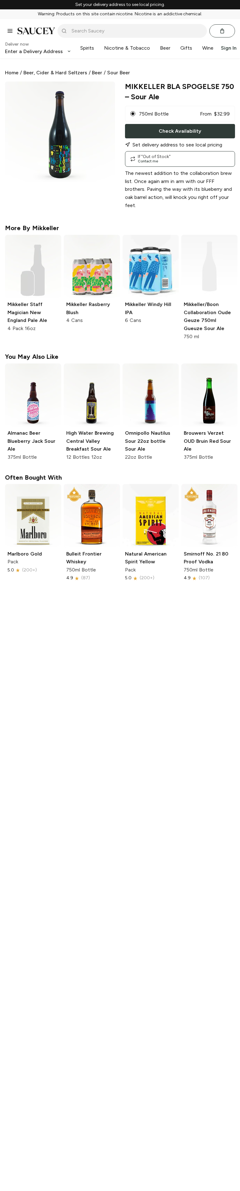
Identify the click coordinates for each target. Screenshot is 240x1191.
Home (11, 73)
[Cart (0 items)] (222, 30)
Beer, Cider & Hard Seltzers (55, 73)
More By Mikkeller (32, 228)
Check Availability (180, 131)
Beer (97, 73)
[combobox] (137, 30)
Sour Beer (118, 73)
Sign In (229, 48)
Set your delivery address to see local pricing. (120, 4)
